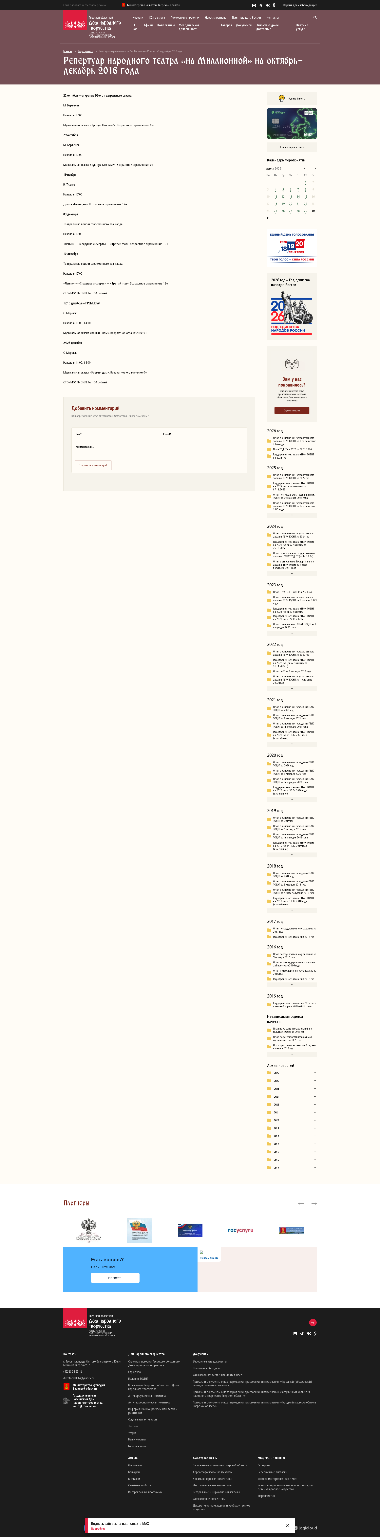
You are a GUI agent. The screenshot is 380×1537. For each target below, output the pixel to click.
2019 (276, 1128)
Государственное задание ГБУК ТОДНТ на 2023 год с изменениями (293, 610)
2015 (276, 1160)
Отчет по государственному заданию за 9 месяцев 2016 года (294, 955)
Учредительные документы (210, 1361)
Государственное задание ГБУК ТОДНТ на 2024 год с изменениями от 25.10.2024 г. (293, 545)
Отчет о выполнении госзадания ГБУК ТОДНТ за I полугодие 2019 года (293, 836)
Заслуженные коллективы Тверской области (220, 1465)
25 (275, 210)
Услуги (132, 1433)
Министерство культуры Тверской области (89, 1386)
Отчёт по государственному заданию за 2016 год (294, 972)
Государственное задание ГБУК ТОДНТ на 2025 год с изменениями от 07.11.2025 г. (293, 486)
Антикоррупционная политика (147, 1395)
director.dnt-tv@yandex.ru (78, 1378)
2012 (276, 1167)
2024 (276, 1088)
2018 (276, 1136)
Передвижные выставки (272, 1472)
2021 (276, 1112)
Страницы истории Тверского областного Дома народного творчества (154, 1363)
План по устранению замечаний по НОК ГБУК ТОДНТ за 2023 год (292, 1030)
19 (283, 203)
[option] (88, 1230)
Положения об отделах (207, 1368)
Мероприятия (85, 51)
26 (283, 210)
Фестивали (135, 1465)
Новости (138, 17)
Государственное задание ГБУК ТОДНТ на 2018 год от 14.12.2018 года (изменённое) (293, 901)
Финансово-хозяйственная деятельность (218, 1375)
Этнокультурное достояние (267, 27)
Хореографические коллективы (212, 1472)
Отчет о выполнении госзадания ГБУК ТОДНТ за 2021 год (293, 708)
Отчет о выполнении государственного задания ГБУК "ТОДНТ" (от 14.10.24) (294, 555)
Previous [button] (301, 1203)
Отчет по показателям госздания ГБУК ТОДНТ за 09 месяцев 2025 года (293, 496)
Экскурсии (264, 1465)
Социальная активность (143, 1419)
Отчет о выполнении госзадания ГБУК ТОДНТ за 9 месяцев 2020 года (293, 772)
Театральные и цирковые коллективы (216, 1492)
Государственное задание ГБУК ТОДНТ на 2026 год (293, 456)
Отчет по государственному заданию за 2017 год (294, 930)
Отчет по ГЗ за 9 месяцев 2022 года (292, 671)
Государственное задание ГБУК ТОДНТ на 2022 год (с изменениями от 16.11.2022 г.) (293, 663)
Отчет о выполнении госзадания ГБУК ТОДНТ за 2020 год (293, 764)
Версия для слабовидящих (300, 5)
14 (298, 196)
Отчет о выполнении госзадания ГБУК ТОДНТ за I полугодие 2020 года (293, 780)
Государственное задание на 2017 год (293, 936)
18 (275, 203)
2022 (276, 1104)
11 (275, 196)
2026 (276, 1072)
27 (290, 210)
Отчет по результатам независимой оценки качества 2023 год (292, 1038)
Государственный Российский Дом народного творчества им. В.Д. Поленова (88, 1401)
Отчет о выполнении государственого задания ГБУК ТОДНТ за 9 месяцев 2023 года (295, 600)
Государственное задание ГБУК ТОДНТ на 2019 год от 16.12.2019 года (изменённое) (293, 846)
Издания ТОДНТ (138, 1378)
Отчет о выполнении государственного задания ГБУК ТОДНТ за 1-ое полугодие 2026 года (294, 441)
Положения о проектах (185, 17)
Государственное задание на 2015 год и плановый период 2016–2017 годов (294, 1004)
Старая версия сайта (292, 147)
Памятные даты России (246, 17)
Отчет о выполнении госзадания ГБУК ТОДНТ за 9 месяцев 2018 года (293, 883)
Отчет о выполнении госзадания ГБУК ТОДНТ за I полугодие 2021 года (293, 725)
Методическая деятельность (189, 27)
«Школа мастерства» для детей (277, 1478)
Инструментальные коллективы (212, 1485)
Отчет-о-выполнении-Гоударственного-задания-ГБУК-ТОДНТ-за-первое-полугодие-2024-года (293, 564)
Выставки (134, 1478)
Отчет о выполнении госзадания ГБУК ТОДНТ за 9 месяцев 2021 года (293, 717)
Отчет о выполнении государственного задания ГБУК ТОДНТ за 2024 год (293, 535)
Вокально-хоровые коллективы (212, 1478)
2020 (276, 1120)
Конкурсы (134, 1472)
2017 (276, 1144)
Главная (67, 51)
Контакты (273, 17)
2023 (276, 1096)
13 (290, 196)
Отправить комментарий (93, 465)
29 (305, 210)
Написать (115, 1278)
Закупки (133, 1426)
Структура (134, 1372)
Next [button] (314, 1203)
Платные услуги (302, 27)
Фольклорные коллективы (209, 1498)
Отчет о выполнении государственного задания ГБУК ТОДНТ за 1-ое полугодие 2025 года (294, 506)
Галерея (226, 25)
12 (283, 196)
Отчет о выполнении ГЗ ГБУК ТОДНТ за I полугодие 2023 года (294, 626)
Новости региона (215, 17)
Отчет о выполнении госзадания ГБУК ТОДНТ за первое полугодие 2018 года (293, 891)
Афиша (148, 25)
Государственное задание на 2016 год (293, 978)
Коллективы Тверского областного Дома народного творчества (153, 1387)
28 (298, 210)
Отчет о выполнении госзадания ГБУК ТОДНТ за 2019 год (293, 819)
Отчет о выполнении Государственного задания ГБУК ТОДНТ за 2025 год (293, 476)
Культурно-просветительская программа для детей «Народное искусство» (285, 1487)
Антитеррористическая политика (149, 1402)
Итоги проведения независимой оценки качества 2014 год (294, 1047)
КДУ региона (157, 17)
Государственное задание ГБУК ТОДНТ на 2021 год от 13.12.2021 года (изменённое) (293, 735)
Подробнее (98, 1528)
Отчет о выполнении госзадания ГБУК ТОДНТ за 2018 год (293, 874)
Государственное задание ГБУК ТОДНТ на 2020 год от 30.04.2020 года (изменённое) (293, 790)
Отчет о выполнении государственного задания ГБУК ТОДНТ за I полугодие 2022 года (293, 679)
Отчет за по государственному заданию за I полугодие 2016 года (294, 964)
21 (298, 203)
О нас (135, 27)
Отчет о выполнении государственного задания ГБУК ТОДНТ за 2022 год (293, 653)
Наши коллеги (137, 1439)
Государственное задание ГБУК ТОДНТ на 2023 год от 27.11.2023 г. (293, 617)
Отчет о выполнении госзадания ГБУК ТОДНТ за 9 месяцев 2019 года (293, 827)
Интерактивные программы (145, 1492)
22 (305, 203)
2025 (276, 1080)
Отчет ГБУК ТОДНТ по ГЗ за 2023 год (292, 592)
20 (290, 203)
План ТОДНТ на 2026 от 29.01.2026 (292, 449)
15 (305, 196)
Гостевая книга (137, 1446)
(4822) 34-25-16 (72, 1371)
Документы (244, 25)
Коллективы (166, 25)
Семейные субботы (139, 1485)
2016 (276, 1152)
